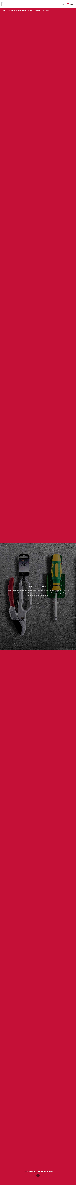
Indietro (4, 10)
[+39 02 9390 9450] (63, 4)
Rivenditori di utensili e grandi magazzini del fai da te (27, 10)
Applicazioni (10, 10)
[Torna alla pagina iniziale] (8, 4)
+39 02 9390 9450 (63, 4)
